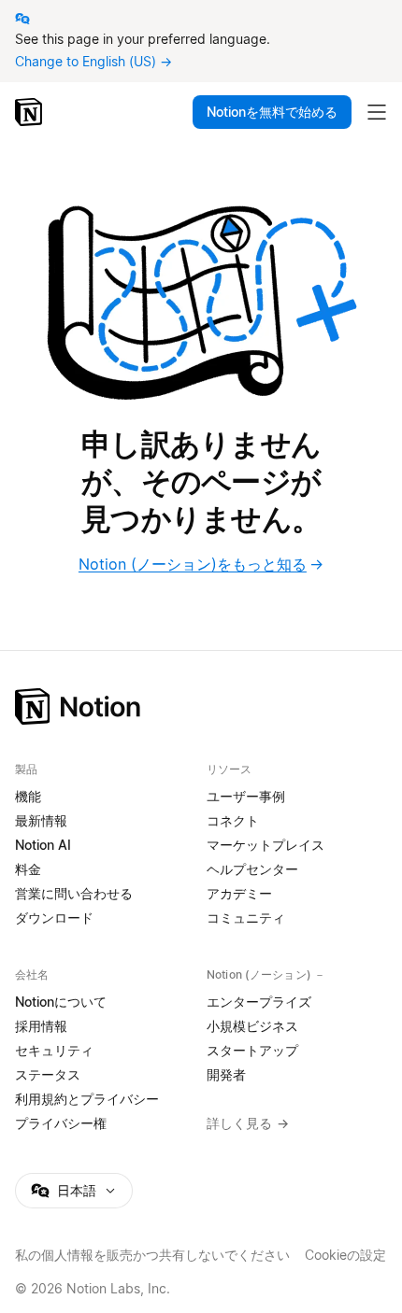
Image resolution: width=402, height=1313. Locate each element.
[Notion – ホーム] (201, 706)
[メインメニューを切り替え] (376, 112)
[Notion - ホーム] (30, 112)
